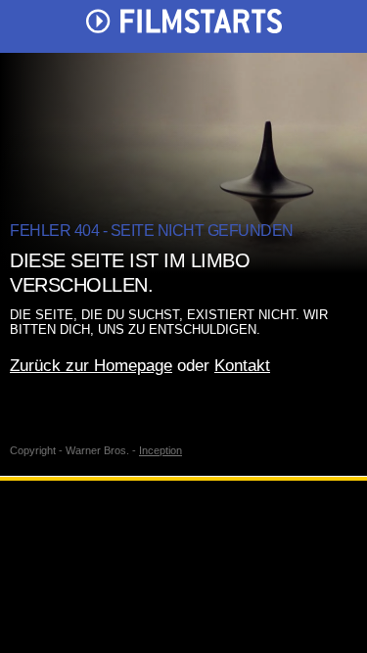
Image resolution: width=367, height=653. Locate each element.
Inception (160, 450)
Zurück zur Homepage (91, 365)
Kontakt (242, 365)
